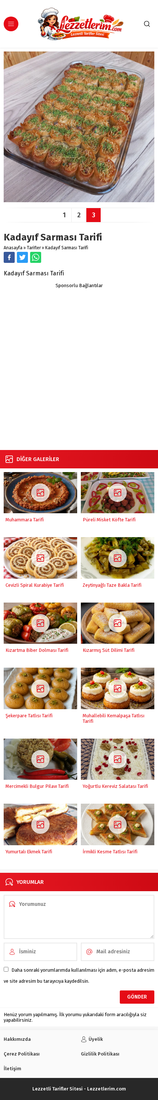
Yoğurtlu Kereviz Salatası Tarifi (115, 786)
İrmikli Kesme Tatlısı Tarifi (110, 851)
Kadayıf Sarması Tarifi (66, 247)
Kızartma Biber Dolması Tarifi (37, 650)
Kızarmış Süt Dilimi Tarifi (108, 650)
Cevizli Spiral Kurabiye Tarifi (35, 585)
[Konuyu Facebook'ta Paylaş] (9, 257)
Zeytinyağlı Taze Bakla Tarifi (112, 585)
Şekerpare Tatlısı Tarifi (29, 715)
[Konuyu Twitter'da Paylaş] (22, 257)
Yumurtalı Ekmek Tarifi (29, 851)
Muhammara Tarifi (25, 519)
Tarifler (34, 247)
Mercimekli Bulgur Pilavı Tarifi (37, 786)
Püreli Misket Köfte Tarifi (109, 519)
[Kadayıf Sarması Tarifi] (79, 199)
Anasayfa (13, 247)
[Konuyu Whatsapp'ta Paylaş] (35, 257)
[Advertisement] (79, 367)
